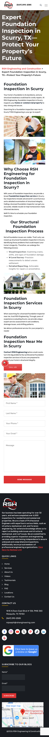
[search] (40, 5)
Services (8, 568)
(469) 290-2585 (13, 618)
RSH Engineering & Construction (27, 731)
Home (7, 564)
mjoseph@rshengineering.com (20, 622)
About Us (8, 572)
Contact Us (9, 597)
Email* (5, 683)
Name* (5, 672)
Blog (6, 584)
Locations (8, 593)
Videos (7, 576)
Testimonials (10, 580)
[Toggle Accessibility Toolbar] (5, 363)
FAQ (6, 588)
